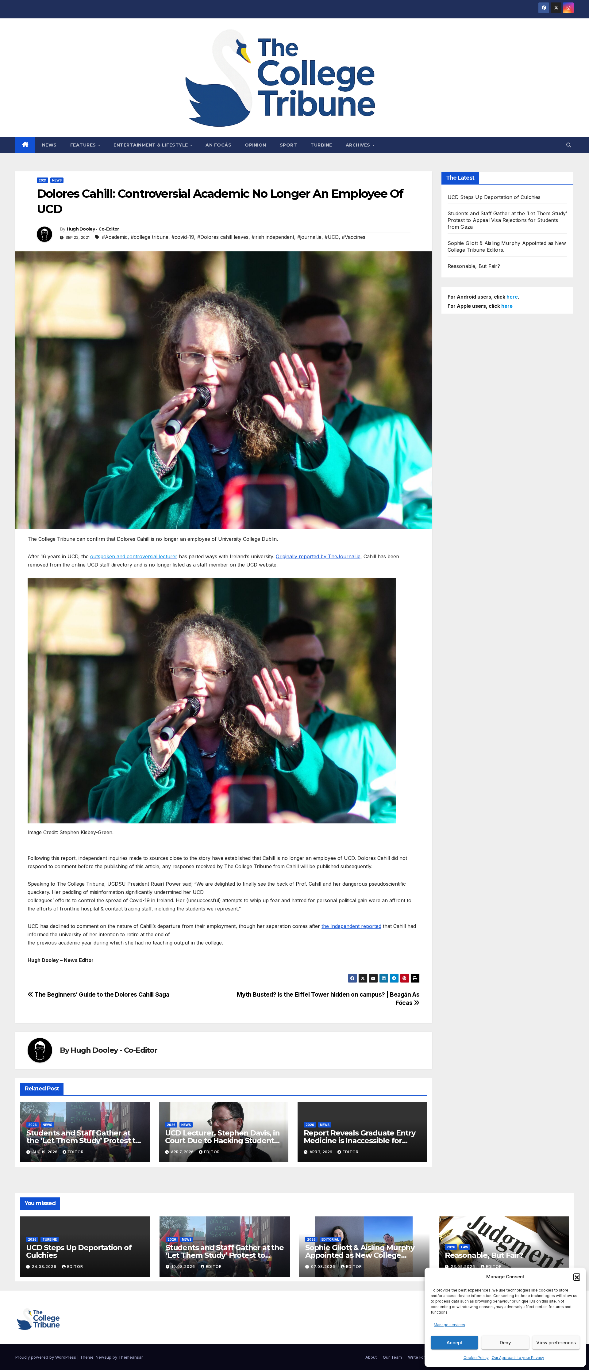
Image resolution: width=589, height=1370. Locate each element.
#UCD (332, 237)
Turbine (321, 145)
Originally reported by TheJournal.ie (318, 556)
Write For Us (419, 1357)
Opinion (255, 145)
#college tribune (149, 237)
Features (84, 145)
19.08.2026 (183, 1266)
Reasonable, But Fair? (474, 266)
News (49, 145)
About (371, 1357)
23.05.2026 (463, 1266)
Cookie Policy (476, 1357)
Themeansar (130, 1357)
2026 (32, 1125)
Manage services (449, 1324)
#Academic (115, 237)
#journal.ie (309, 237)
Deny (505, 1342)
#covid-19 (182, 237)
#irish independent (273, 237)
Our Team (392, 1357)
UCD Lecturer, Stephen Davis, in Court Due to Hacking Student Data (222, 1140)
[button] (577, 1277)
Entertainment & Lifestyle (151, 145)
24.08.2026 (45, 1266)
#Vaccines (353, 237)
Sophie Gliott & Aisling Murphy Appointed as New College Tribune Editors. (359, 1255)
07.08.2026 (324, 1266)
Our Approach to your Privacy (518, 1357)
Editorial (330, 1239)
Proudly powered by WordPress (46, 1357)
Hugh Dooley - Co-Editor (93, 229)
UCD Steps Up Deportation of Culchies (494, 197)
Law (464, 1247)
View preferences (556, 1342)
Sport (288, 145)
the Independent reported (351, 926)
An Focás (218, 145)
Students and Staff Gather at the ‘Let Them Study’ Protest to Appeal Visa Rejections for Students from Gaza (507, 220)
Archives (359, 145)
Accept (454, 1342)
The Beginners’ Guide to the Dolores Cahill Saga (101, 994)
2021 (42, 180)
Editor (76, 1152)
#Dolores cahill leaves (222, 237)
